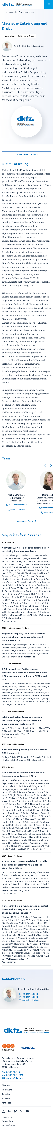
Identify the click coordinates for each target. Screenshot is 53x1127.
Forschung (7, 1089)
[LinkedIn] (9, 1111)
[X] (21, 1111)
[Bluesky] (15, 1111)
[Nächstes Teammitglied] (51, 465)
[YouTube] (27, 1111)
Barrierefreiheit (9, 1125)
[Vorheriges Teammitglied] (45, 465)
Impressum (7, 1117)
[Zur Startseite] (17, 4)
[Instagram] (3, 1111)
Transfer (6, 1094)
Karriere (6, 1098)
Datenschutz (7, 1121)
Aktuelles (6, 1102)
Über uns (6, 1085)
